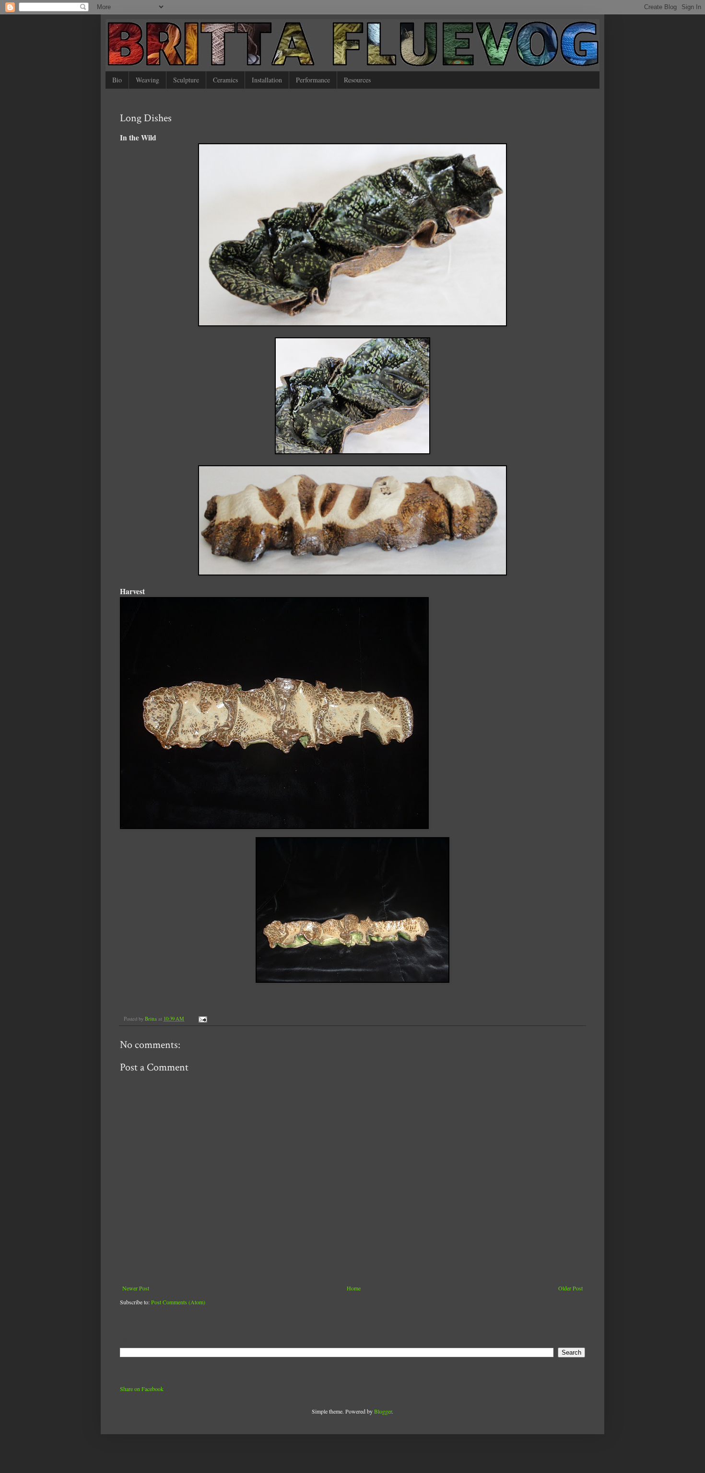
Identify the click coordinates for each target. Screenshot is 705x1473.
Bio (117, 79)
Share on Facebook (142, 1388)
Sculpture (186, 79)
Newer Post (135, 1288)
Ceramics (225, 79)
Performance (313, 79)
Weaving (147, 79)
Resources (357, 79)
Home (354, 1288)
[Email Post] (202, 1018)
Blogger (383, 1411)
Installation (267, 79)
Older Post (570, 1288)
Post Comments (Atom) (178, 1302)
